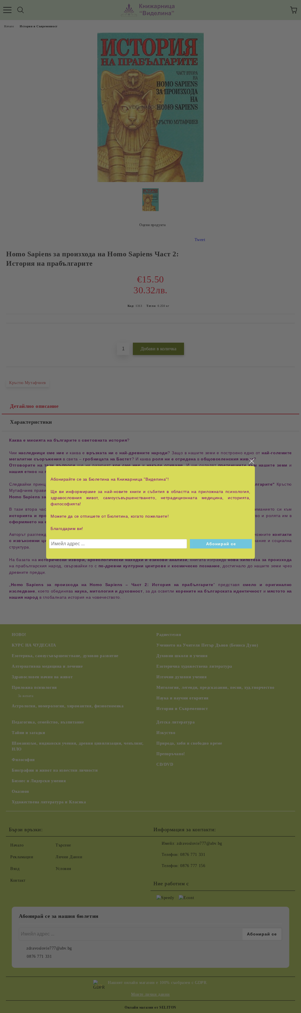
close (251, 461)
